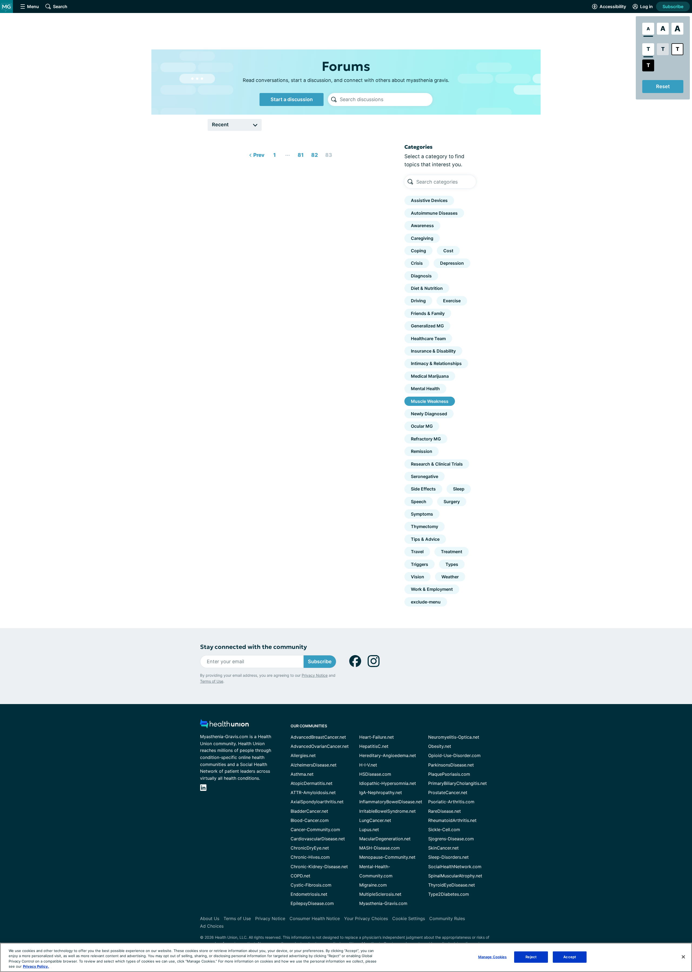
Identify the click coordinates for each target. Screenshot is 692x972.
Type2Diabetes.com (448, 894)
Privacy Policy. (36, 966)
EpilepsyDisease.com (312, 903)
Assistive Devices (429, 200)
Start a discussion (292, 99)
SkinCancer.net (443, 848)
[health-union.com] (224, 725)
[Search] (334, 99)
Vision (417, 576)
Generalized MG (427, 326)
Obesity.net (439, 746)
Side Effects (423, 489)
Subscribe (673, 6)
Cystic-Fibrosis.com (311, 885)
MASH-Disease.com (379, 848)
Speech (418, 501)
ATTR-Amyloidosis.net (313, 792)
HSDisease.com (375, 774)
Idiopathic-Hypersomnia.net (387, 783)
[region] (346, 957)
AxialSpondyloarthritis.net (317, 801)
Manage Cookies (492, 957)
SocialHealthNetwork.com (454, 866)
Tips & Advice (425, 539)
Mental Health (425, 388)
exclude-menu (426, 602)
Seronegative (424, 476)
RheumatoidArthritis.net (452, 820)
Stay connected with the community (253, 647)
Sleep (458, 489)
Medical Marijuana (430, 376)
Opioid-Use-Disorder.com (454, 755)
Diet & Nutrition (427, 288)
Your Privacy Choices (366, 918)
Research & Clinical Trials (437, 464)
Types (451, 564)
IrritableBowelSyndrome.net (387, 811)
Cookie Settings (408, 918)
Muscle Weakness (429, 401)
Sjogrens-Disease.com (451, 838)
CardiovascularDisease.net (318, 838)
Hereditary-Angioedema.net (387, 755)
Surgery (452, 501)
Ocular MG (422, 426)
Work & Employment (432, 589)
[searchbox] (386, 99)
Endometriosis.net (309, 894)
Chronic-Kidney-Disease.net (319, 866)
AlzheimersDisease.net (314, 765)
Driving (418, 300)
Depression (452, 263)
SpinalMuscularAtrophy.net (455, 875)
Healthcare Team (428, 338)
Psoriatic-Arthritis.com (451, 801)
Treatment (451, 551)
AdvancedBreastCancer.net (318, 737)
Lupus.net (369, 829)
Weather (450, 576)
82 (313, 153)
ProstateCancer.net (447, 792)
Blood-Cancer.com (310, 820)
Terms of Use (211, 681)
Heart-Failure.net (376, 737)
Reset (663, 86)
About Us (209, 918)
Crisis (417, 263)
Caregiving (422, 238)
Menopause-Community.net (387, 857)
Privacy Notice (315, 675)
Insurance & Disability (433, 351)
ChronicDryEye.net (310, 848)
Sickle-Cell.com (444, 829)
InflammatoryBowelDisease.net (390, 801)
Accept (569, 957)
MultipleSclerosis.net (380, 894)
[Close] (683, 957)
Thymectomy (424, 526)
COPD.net (300, 875)
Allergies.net (303, 755)
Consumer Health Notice (315, 918)
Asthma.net (302, 774)
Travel (417, 551)
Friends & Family (428, 313)
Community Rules (447, 918)
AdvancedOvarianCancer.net (320, 746)
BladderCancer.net (309, 811)
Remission (421, 451)
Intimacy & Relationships (436, 363)
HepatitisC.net (373, 746)
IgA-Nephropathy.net (380, 792)
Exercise (452, 300)
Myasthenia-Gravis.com (383, 903)
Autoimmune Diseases (434, 213)
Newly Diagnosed (429, 413)
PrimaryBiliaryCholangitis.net (457, 783)
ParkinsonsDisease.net (451, 765)
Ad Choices (212, 926)
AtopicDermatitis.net (311, 783)
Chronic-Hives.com (310, 857)
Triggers (419, 564)
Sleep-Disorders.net (448, 857)
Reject (531, 957)
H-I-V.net (368, 765)
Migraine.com (373, 885)
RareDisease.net (444, 811)
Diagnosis (421, 275)
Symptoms (422, 514)
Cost (448, 250)
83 (327, 153)
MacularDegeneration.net (385, 838)
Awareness (422, 225)
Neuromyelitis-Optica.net (453, 737)
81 (299, 153)
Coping (418, 250)
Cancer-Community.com (315, 829)
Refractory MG (426, 439)
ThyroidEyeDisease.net (451, 885)
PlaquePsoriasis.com (449, 774)
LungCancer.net (375, 820)
